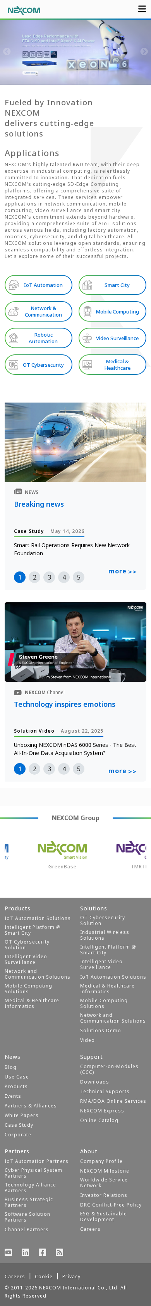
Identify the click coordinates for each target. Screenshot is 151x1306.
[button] (37, 77)
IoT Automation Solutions (38, 918)
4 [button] (64, 577)
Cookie (44, 1276)
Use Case (17, 1077)
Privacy (71, 1276)
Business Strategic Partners (29, 1202)
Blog (11, 1067)
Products (16, 1086)
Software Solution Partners (27, 1217)
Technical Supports (105, 1091)
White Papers (22, 1115)
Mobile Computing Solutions (28, 988)
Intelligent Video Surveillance (26, 959)
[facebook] (42, 1253)
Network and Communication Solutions (37, 974)
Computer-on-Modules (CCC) (109, 1069)
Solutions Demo (100, 1030)
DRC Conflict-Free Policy (111, 1205)
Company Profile (101, 1161)
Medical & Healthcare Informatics (32, 1003)
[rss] (59, 1253)
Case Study (19, 1125)
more (122, 571)
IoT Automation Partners (37, 1161)
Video (87, 1040)
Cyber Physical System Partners (33, 1173)
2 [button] (34, 577)
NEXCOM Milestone (104, 1171)
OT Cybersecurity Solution (27, 944)
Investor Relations (103, 1195)
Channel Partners (27, 1229)
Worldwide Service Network (104, 1182)
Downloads (94, 1082)
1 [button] (20, 577)
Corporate (18, 1134)
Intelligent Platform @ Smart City (33, 930)
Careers (90, 1229)
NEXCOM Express (102, 1111)
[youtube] (8, 1253)
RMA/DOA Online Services (113, 1101)
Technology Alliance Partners (30, 1187)
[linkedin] (25, 1253)
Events (13, 1096)
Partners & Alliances (31, 1106)
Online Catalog (99, 1120)
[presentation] (7, 52)
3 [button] (49, 577)
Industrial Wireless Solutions (104, 935)
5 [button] (79, 577)
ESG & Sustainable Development (103, 1216)
